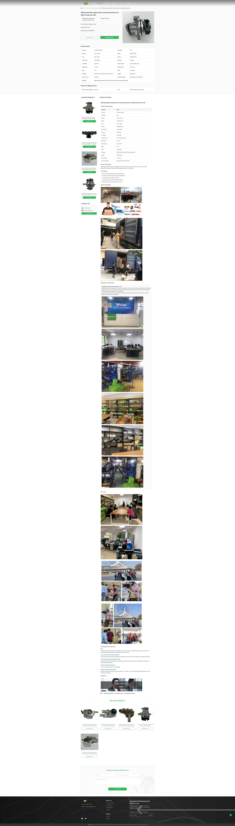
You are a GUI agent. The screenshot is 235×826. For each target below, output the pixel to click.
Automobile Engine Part (109, 693)
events (122, 3)
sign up (150, 815)
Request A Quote (109, 37)
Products (100, 3)
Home (93, 3)
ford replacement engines (129, 693)
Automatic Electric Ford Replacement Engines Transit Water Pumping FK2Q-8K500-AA (89, 169)
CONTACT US (89, 37)
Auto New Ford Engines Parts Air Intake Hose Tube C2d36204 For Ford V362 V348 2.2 (89, 144)
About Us (107, 3)
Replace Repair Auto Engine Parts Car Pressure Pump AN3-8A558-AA (108, 725)
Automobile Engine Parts (95, 8)
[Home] (86, 3)
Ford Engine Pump (119, 693)
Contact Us (115, 3)
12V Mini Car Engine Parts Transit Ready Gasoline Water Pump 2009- (145, 725)
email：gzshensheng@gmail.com (89, 806)
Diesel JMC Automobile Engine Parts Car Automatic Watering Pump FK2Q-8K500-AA (127, 725)
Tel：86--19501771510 (87, 804)
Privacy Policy (90, 824)
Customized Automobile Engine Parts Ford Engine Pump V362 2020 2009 (89, 725)
